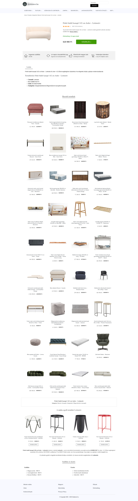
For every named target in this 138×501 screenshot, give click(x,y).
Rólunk (95, 484)
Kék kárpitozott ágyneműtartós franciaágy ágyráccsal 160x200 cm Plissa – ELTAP (102, 190)
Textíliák (37, 10)
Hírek (25, 488)
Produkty (29, 15)
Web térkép (61, 488)
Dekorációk (74, 10)
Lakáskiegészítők (86, 10)
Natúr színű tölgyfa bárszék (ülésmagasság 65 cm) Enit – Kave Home (80, 223)
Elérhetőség (96, 488)
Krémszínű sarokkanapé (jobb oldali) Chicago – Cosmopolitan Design (35, 289)
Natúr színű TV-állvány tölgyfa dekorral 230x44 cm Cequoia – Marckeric (35, 223)
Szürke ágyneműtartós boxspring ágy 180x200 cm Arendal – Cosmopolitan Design (57, 123)
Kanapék (64, 403)
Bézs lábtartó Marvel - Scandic (57, 288)
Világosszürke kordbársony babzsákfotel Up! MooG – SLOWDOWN (58, 323)
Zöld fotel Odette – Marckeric (102, 354)
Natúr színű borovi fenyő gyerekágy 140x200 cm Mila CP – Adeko (80, 157)
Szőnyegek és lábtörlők (51, 10)
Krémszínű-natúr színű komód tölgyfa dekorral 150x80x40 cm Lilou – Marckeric (35, 190)
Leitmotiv (103, 29)
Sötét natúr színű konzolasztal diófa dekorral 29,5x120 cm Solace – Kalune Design (80, 190)
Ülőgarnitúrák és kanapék (79, 403)
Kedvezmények (27, 491)
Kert (111, 10)
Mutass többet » (74, 31)
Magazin (60, 484)
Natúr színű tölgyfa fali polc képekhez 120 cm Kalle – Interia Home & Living (58, 256)
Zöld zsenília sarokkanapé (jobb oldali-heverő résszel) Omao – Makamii (58, 387)
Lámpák (65, 10)
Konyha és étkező (101, 10)
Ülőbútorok (27, 10)
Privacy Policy (62, 491)
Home (25, 15)
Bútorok (39, 15)
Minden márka (27, 484)
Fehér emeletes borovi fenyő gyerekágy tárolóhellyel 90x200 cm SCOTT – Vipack (102, 256)
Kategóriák (34, 15)
